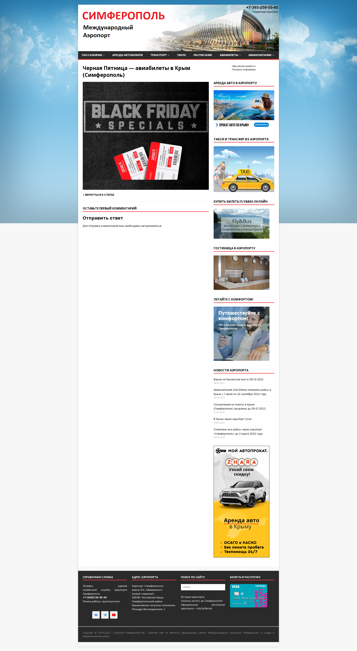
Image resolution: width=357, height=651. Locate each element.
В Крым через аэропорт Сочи (232, 418)
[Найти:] (203, 587)
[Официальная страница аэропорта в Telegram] (105, 615)
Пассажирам (92, 55)
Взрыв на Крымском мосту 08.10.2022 (238, 379)
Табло (181, 55)
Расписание (203, 55)
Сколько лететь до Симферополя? (202, 600)
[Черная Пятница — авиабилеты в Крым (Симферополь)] (146, 187)
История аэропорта (192, 596)
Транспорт (158, 55)
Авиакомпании (259, 55)
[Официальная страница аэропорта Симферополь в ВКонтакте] (96, 615)
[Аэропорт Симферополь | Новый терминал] (178, 49)
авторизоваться (151, 225)
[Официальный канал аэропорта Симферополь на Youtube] (114, 615)
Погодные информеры (244, 69)
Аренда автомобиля (127, 55)
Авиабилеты (229, 55)
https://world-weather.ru (244, 66)
